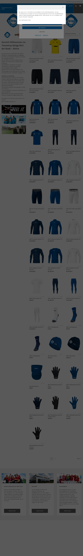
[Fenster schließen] (63, 7)
